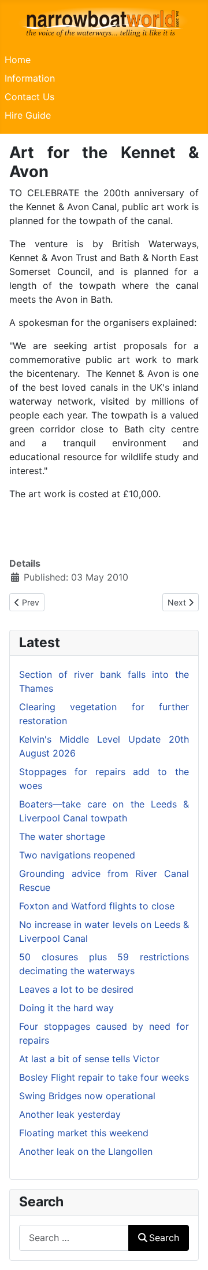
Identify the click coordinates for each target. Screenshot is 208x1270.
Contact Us (29, 96)
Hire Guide (28, 115)
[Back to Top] (188, 1248)
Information (30, 78)
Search (164, 1237)
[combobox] (74, 1238)
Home (18, 59)
